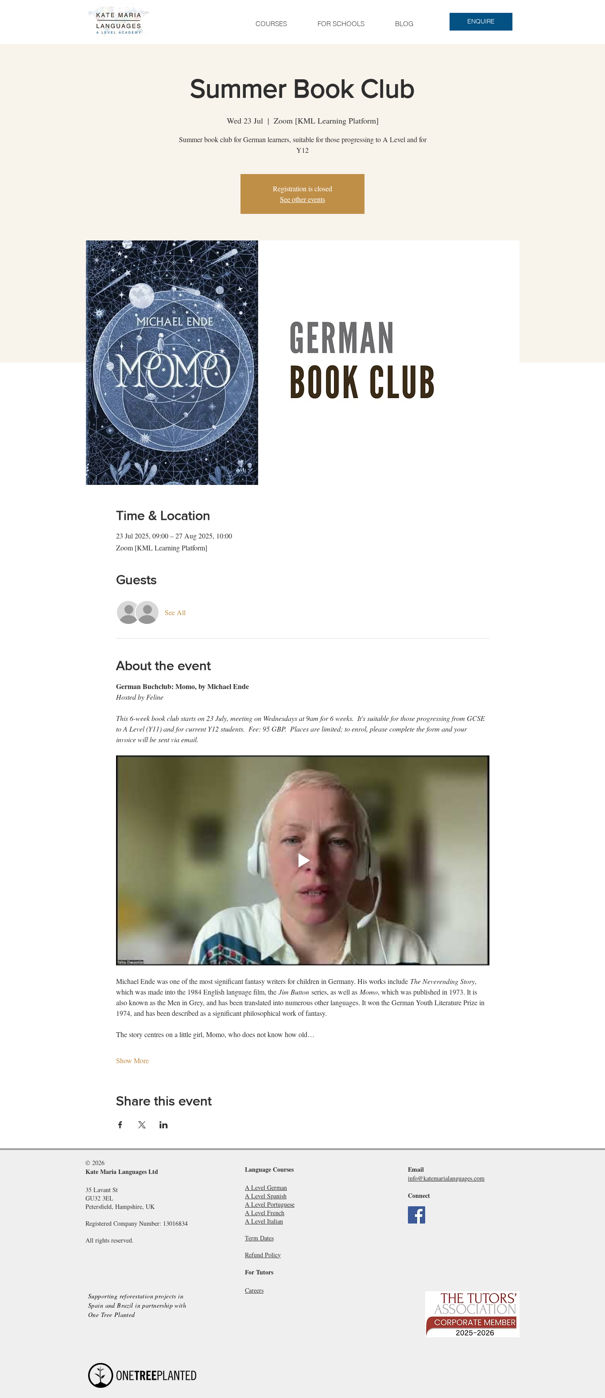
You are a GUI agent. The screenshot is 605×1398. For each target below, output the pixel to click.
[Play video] (302, 860)
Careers (254, 1290)
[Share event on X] (142, 1124)
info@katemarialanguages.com (446, 1178)
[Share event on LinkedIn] (163, 1124)
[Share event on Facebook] (120, 1124)
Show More (132, 1060)
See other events (302, 199)
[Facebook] (416, 1215)
